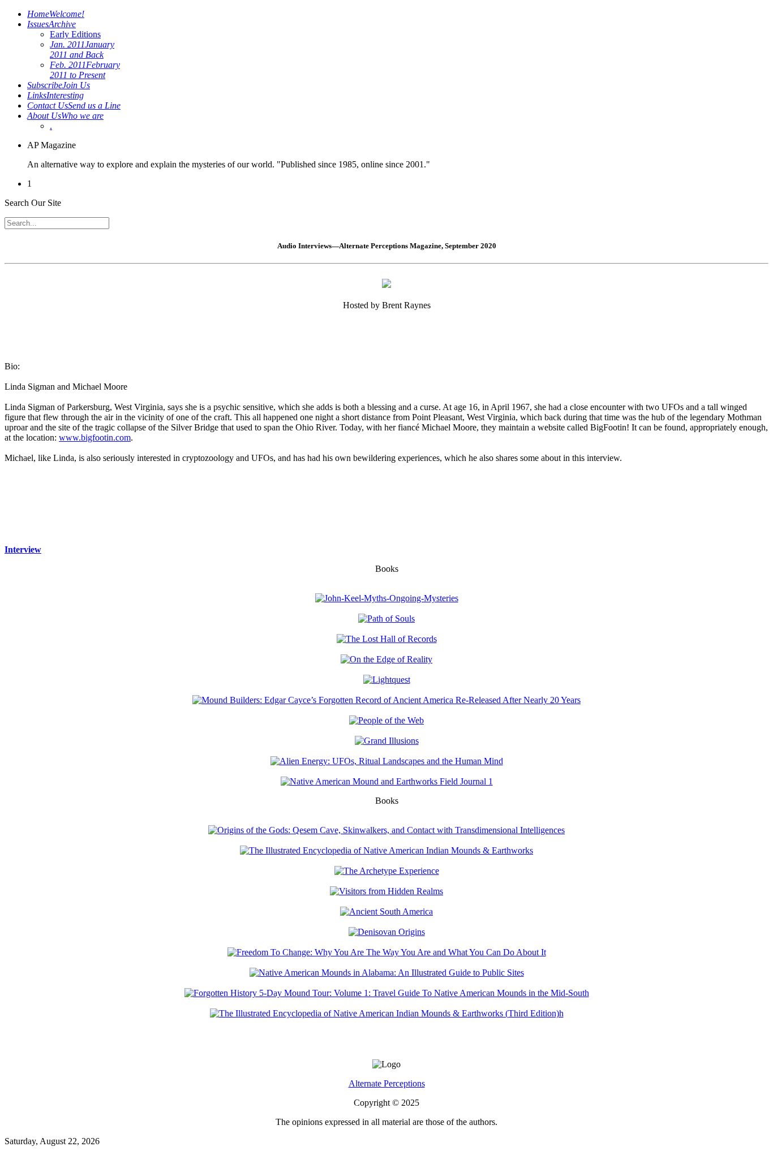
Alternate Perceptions (387, 1083)
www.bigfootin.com (95, 437)
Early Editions (75, 34)
